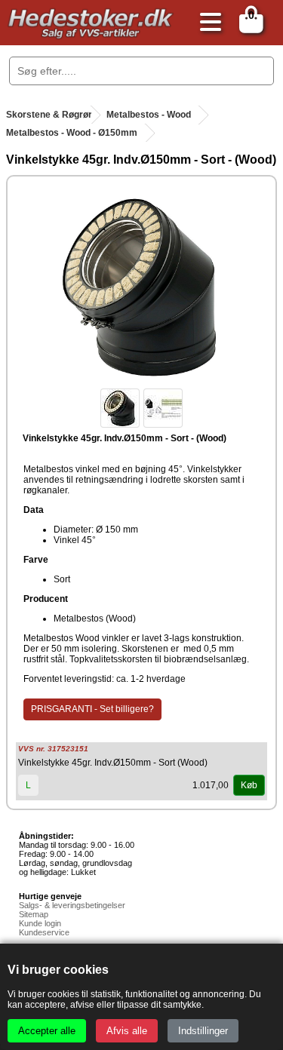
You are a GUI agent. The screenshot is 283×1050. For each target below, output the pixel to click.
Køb (249, 785)
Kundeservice (44, 932)
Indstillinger (203, 1030)
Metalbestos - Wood (148, 114)
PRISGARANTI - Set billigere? (92, 709)
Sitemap (33, 914)
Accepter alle (46, 1030)
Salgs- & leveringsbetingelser (72, 905)
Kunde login (40, 923)
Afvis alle (126, 1030)
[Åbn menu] (206, 23)
